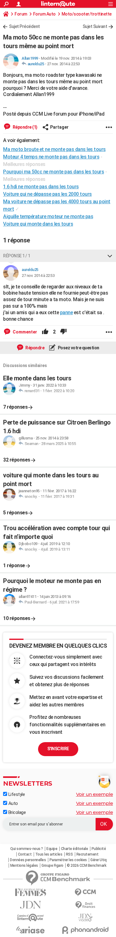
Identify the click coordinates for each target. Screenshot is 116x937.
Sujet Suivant (95, 26)
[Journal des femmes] (30, 892)
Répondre (35, 347)
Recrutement (87, 854)
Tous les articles (48, 854)
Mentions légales (24, 865)
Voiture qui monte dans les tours (38, 224)
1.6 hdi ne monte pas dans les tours (41, 187)
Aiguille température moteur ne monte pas (48, 216)
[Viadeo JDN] (85, 917)
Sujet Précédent (24, 26)
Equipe (51, 849)
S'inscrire (58, 748)
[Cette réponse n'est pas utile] (63, 332)
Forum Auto (44, 13)
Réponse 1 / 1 (16, 255)
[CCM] (85, 892)
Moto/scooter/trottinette (87, 13)
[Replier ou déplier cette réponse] (110, 256)
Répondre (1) (24, 127)
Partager (59, 127)
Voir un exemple (94, 794)
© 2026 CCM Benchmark (86, 865)
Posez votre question (78, 347)
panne (66, 312)
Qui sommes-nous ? (26, 849)
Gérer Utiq (98, 860)
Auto (12, 803)
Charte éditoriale (74, 849)
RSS (69, 854)
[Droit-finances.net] (85, 905)
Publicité (99, 849)
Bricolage (16, 812)
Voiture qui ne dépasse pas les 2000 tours (47, 194)
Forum (21, 13)
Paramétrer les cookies (68, 860)
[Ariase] (30, 929)
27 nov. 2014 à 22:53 (63, 64)
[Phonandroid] (85, 930)
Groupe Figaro (52, 865)
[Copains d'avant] (30, 917)
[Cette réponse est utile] (45, 332)
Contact (25, 854)
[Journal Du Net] (30, 905)
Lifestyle (16, 794)
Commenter (24, 331)
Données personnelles (28, 860)
